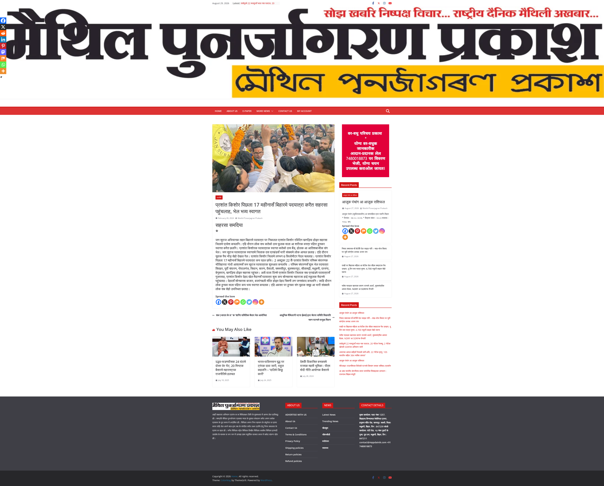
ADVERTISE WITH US (296, 414)
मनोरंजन (325, 441)
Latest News (329, 414)
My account (304, 111)
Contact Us (285, 111)
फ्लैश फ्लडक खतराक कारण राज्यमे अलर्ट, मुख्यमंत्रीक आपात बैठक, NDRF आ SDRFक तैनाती (363, 287)
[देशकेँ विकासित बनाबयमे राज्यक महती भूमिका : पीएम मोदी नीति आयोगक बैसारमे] (316, 339)
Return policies (293, 454)
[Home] (302, 8)
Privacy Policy (292, 441)
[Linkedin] (3, 39)
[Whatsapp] (243, 302)
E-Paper (247, 111)
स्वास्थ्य (325, 447)
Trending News (330, 421)
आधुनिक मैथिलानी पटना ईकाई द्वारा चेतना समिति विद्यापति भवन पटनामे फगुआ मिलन (305, 317)
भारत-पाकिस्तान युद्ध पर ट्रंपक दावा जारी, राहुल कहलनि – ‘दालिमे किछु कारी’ (271, 368)
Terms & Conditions (296, 434)
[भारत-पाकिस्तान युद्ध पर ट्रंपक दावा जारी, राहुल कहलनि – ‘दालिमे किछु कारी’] (273, 339)
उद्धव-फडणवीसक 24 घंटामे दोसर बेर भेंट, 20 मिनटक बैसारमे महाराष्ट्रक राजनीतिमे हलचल (230, 368)
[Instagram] (255, 302)
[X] (224, 302)
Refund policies (293, 461)
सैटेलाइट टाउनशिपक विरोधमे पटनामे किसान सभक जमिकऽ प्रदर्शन (365, 365)
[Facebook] (218, 302)
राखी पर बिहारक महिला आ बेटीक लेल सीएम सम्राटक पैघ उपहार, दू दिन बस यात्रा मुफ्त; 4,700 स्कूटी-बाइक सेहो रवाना (364, 268)
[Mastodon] (3, 52)
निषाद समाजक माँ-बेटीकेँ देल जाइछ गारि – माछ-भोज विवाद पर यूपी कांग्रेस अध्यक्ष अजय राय (364, 250)
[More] (261, 302)
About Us (232, 111)
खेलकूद (325, 427)
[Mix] (237, 302)
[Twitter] (249, 302)
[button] (271, 111)
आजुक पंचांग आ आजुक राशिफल (363, 201)
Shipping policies (294, 447)
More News (263, 111)
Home (218, 111)
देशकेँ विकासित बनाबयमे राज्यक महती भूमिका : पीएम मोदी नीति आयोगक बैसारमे (315, 366)
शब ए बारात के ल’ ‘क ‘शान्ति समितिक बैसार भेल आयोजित (241, 315)
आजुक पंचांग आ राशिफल (350, 195)
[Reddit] (3, 33)
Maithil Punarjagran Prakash (250, 218)
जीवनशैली (326, 434)
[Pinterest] (231, 302)
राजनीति (219, 197)
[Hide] (1, 77)
